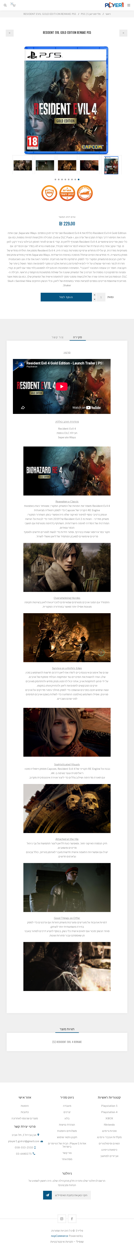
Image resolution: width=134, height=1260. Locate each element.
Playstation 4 (109, 1112)
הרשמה (47, 1195)
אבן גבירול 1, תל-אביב (24, 1134)
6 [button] (62, 179)
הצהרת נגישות (67, 1124)
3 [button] (72, 179)
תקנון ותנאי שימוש (67, 1137)
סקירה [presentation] (77, 337)
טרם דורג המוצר (67, 216)
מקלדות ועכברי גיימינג (109, 1137)
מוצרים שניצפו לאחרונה (25, 1118)
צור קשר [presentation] (58, 337)
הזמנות (25, 1105)
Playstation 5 (109, 1105)
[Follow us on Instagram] (62, 1219)
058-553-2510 (24, 1147)
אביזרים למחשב (109, 1155)
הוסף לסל (66, 297)
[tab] (78, 337)
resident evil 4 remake (69, 1042)
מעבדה (67, 1105)
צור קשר (67, 1152)
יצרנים (67, 1112)
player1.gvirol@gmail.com (23, 1141)
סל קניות (11, 4)
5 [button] (65, 179)
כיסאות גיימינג (109, 1149)
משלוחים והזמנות (67, 1130)
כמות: (110, 297)
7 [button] (58, 179)
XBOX (109, 1118)
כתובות (25, 1112)
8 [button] (55, 179)
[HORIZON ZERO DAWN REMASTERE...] (10, 33)
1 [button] (78, 179)
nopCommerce (59, 1235)
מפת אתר (67, 1159)
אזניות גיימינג (109, 1130)
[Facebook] (72, 1219)
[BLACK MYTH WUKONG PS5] (123, 33)
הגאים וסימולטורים (109, 1143)
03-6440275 (24, 1153)
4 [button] (68, 179)
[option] (111, 164)
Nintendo (109, 1124)
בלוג (67, 1118)
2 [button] (75, 179)
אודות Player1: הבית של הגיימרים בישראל (67, 1145)
